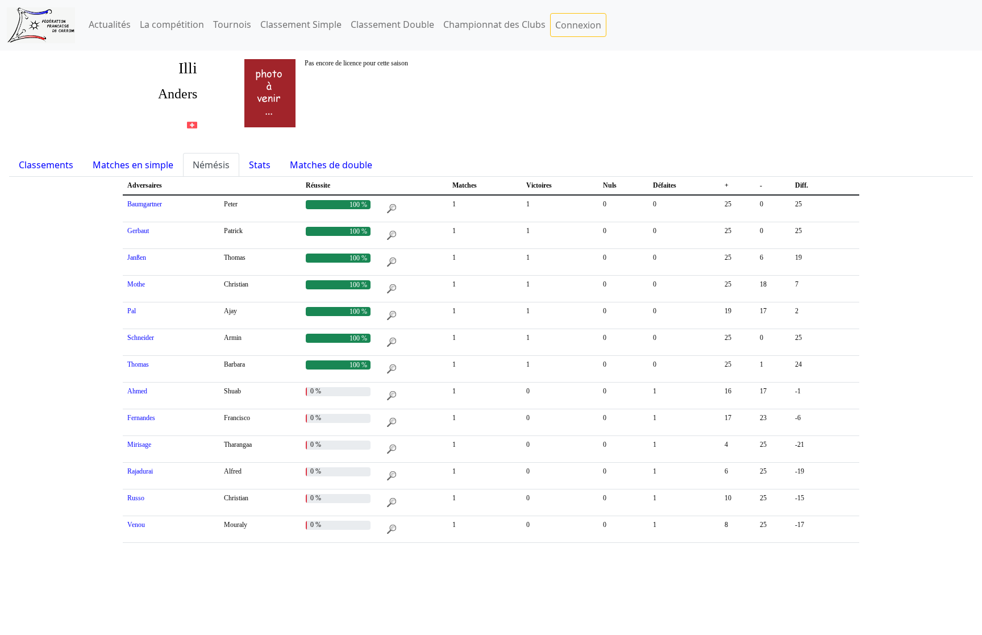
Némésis (211, 165)
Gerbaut (138, 231)
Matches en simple (133, 165)
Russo (135, 498)
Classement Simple (301, 24)
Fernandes (141, 418)
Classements (46, 165)
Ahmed (137, 391)
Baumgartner (144, 204)
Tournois (232, 24)
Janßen (136, 258)
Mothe (136, 284)
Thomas (138, 364)
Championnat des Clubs (494, 24)
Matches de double (331, 165)
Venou (136, 525)
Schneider (140, 338)
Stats (260, 165)
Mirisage (139, 445)
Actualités (110, 24)
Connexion (578, 25)
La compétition (172, 24)
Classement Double (392, 24)
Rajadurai (140, 471)
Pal (131, 311)
